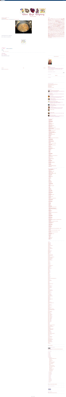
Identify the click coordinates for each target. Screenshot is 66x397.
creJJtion (49, 236)
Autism (59, 19)
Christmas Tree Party (50, 258)
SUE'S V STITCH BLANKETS (51, 185)
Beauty (62, 19)
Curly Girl (51, 23)
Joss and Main (62, 27)
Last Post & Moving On (51, 237)
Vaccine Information (54, 36)
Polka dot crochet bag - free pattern (51, 169)
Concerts (50, 22)
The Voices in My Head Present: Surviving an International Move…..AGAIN (55, 228)
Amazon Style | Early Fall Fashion (51, 125)
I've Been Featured (7, 51)
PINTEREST (35, 16)
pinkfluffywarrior (50, 238)
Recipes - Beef (49, 313)
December (50, 357)
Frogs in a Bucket (50, 206)
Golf (63, 24)
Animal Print (50, 19)
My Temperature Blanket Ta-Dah (51, 194)
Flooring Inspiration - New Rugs (51, 87)
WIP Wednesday (49, 340)
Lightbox (57, 28)
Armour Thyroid (53, 19)
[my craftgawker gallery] (56, 56)
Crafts (56, 22)
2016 (49, 353)
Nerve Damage (51, 29)
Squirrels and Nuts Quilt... (51, 139)
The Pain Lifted (62, 34)
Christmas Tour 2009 (50, 257)
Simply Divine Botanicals (50, 326)
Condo (52, 22)
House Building (49, 287)
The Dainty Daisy (50, 233)
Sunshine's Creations (51, 176)
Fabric (48, 273)
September (50, 373)
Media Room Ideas (49, 85)
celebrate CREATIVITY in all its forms (52, 165)
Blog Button (49, 251)
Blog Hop (49, 252)
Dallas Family (54, 23)
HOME (30, 16)
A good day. (50, 235)
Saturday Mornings (7, 19)
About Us (49, 18)
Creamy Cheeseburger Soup (16, 19)
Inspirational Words (50, 86)
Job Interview (49, 293)
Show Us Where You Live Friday (56, 33)
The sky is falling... (50, 226)
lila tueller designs (50, 217)
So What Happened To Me (50, 328)
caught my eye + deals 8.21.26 (51, 123)
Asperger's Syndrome (57, 19)
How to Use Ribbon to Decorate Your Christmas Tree (54, 90)
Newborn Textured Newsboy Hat (51, 233)
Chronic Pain (57, 21)
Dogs (48, 270)
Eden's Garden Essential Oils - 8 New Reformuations (53, 84)
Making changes (50, 162)
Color (48, 22)
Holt (49, 26)
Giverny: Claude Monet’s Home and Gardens (52, 132)
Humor (48, 288)
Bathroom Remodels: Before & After (52, 148)
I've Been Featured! (4, 18)
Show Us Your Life (62, 33)
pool (48, 310)
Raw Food (49, 312)
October (50, 372)
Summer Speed (50, 180)
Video (59, 36)
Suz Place (49, 185)
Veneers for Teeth (57, 36)
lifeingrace (50, 137)
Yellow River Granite (50, 341)
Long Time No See (50, 189)
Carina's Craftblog (50, 190)
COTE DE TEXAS (50, 133)
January (50, 380)
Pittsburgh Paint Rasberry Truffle (58, 30)
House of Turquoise (50, 160)
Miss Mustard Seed (50, 126)
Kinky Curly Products (53, 28)
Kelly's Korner (50, 135)
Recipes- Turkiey (58, 32)
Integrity (49, 291)
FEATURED (32, 16)
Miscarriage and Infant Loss (50, 302)
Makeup (61, 28)
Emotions (49, 272)
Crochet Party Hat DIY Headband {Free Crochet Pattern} (53, 221)
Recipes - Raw (52, 32)
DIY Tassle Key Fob (50, 201)
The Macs (49, 151)
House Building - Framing (51, 109)
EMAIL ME (56, 75)
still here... (49, 187)
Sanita (49, 33)
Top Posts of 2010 (62, 35)
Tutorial (51, 36)
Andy (63, 18)
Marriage (49, 299)
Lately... (49, 178)
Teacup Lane (50, 188)
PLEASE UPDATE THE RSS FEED (52, 134)
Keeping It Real (49, 28)
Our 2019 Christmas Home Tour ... (51, 141)
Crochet (59, 22)
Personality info (49, 307)
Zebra (48, 37)
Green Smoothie (51, 25)
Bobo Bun (49, 204)
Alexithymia (57, 18)
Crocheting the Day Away (51, 222)
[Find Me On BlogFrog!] (50, 345)
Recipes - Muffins (49, 32)
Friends (52, 24)
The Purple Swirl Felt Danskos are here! (52, 358)
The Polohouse (50, 149)
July (49, 375)
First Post (49, 274)
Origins (48, 306)
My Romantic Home (50, 153)
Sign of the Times (50, 367)
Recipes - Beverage (50, 314)
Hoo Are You (61, 26)
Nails (48, 303)
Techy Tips (58, 34)
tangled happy (50, 220)
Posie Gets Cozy (50, 181)
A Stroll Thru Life (50, 119)
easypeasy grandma (50, 224)
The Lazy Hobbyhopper (51, 169)
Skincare (49, 327)
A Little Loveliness (50, 144)
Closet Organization (62, 21)
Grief (54, 25)
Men (48, 301)
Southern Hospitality (51, 121)
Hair (56, 25)
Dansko (57, 23)
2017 (49, 352)
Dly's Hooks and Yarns (51, 199)
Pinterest (48, 30)
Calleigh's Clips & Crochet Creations (52, 208)
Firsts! (49, 157)
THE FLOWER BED (50, 215)
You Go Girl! (50, 231)
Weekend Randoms (62, 36)
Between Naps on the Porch (51, 128)
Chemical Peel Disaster (50, 255)
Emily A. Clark (50, 166)
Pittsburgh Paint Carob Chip (52, 30)
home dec (51, 26)
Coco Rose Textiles (50, 174)
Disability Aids (60, 23)
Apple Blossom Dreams (51, 172)
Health (58, 25)
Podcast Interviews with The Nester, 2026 (52, 130)
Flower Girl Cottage (50, 201)
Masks (48, 300)
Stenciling (49, 330)
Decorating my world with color (52, 162)
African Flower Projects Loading (51, 171)
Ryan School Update (51, 363)
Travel (48, 36)
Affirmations (52, 18)
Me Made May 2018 (50, 205)
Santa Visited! (50, 359)
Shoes (51, 33)
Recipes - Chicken (49, 317)
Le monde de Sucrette (51, 183)
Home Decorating (55, 26)
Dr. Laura (49, 271)
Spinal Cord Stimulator (50, 34)
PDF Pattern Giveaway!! (51, 217)
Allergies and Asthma (60, 18)
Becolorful (50, 142)
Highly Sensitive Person (62, 25)
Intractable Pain (54, 27)
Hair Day (50, 364)
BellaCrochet (50, 197)
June (49, 376)
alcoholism (54, 18)
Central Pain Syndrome (50, 254)
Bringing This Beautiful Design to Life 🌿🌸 (52, 173)
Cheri (56, 20)
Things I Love (50, 35)
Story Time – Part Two (50, 146)
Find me (49, 150)
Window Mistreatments (50, 339)
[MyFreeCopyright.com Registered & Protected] (52, 392)
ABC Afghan (50, 203)
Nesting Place (50, 130)
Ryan (63, 32)
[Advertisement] (33, 4)
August (50, 374)
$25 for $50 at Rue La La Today (52, 366)
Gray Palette (49, 25)
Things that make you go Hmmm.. (57, 35)
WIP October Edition (50, 210)
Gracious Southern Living (51, 158)
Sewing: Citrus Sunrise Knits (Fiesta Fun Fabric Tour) (53, 155)
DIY (62, 23)
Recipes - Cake (49, 315)
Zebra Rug (50, 37)
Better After (50, 146)
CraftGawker (55, 22)
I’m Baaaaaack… (50, 164)
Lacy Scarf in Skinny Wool (51, 196)
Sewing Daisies (50, 213)
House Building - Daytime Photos (52, 98)
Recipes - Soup (55, 32)
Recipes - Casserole (50, 316)
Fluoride (49, 275)
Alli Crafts (50, 229)
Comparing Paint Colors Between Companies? (53, 101)
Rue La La (61, 32)
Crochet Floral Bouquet (50, 265)
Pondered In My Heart (51, 192)
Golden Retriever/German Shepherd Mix (57, 24)
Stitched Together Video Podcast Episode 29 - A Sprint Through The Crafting (55, 219)
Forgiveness (50, 24)
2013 (49, 354)
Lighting (59, 28)
